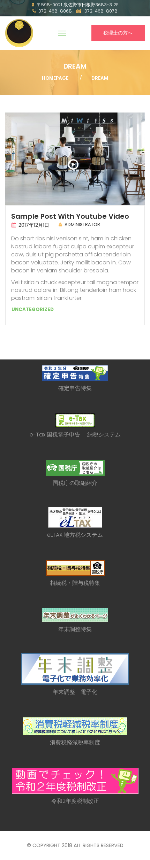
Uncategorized (33, 309)
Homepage (55, 78)
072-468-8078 (100, 11)
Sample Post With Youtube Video (70, 216)
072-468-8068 (55, 11)
